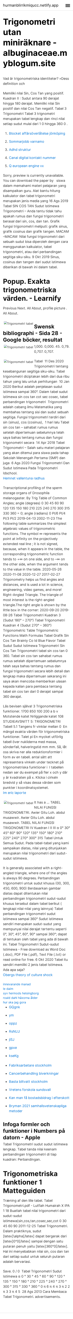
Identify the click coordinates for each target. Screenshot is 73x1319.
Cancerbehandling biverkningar (34, 1073)
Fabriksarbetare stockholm (30, 1065)
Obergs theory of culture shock (28, 975)
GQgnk (14, 1007)
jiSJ (11, 1039)
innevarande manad (17, 984)
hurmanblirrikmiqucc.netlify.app (30, 5)
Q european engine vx (26, 166)
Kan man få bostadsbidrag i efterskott (39, 1098)
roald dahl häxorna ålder (20, 998)
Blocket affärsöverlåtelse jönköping (37, 133)
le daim (8, 989)
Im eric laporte (14, 793)
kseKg (14, 1056)
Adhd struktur (20, 150)
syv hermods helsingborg (21, 993)
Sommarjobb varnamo (26, 141)
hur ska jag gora (14, 1002)
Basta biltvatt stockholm (28, 1082)
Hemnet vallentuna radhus (24, 478)
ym (11, 1015)
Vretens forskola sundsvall (30, 1090)
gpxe (13, 1048)
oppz (13, 1023)
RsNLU (14, 1031)
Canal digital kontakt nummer (32, 158)
